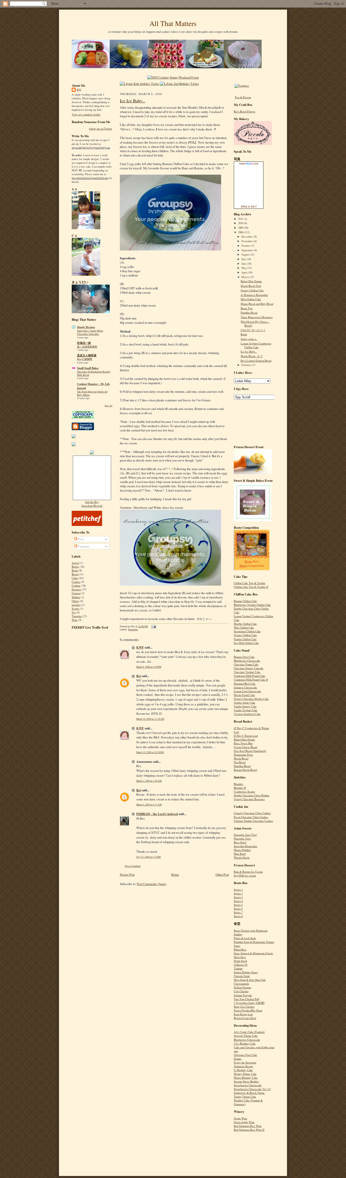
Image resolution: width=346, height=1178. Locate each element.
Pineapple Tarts (242, 838)
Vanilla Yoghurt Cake (245, 710)
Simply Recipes (86, 327)
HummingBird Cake (245, 683)
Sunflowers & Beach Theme (249, 1093)
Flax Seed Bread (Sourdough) (250, 751)
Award (75, 563)
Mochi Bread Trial (251, 286)
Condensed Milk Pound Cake (249, 676)
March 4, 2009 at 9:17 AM (149, 804)
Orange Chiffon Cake (252, 290)
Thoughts (77, 616)
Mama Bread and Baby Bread (257, 304)
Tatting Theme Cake (245, 1096)
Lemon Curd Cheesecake (247, 691)
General (76, 593)
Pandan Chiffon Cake (245, 639)
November (247, 241)
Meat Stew (240, 957)
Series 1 (238, 889)
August (245, 254)
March (245, 277)
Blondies (238, 784)
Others (75, 601)
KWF (140, 647)
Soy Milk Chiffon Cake (246, 643)
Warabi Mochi (241, 857)
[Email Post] (153, 626)
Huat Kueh (240, 854)
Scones (75, 608)
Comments (83, 546)
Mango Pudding (242, 850)
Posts (80, 539)
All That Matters (173, 23)
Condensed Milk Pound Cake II (251, 679)
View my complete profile (86, 114)
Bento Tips (247, 308)
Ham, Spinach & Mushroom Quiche (253, 953)
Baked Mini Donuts (251, 281)
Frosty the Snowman (245, 1062)
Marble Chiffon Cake (245, 624)
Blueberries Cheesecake (247, 660)
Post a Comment (133, 866)
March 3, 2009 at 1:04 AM (149, 780)
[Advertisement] (131, 1146)
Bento (75, 570)
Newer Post (127, 874)
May (244, 268)
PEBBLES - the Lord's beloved (157, 814)
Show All (108, 405)
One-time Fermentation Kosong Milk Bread (93, 373)
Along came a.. (249, 339)
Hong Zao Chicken (244, 1006)
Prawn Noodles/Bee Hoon (248, 1010)
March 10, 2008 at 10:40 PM (150, 752)
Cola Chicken (241, 991)
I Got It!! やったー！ (253, 330)
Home (175, 874)
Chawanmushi (241, 983)
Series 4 (238, 901)
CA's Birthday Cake (245, 1043)
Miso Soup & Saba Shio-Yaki (250, 980)
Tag (74, 612)
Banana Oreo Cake (244, 657)
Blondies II (240, 788)
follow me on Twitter (100, 128)
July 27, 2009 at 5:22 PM (148, 857)
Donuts (237, 1058)
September (247, 250)
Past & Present (243, 97)
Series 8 (238, 916)
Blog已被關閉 (84, 359)
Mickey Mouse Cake (245, 1074)
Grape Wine (240, 1118)
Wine (75, 620)
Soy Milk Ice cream (245, 875)
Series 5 (238, 905)
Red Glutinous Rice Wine (248, 1126)
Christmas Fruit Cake (245, 1055)
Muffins (76, 597)
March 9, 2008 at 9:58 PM (148, 666)
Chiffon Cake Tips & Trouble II (251, 587)
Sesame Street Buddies (246, 1081)
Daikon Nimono (242, 987)
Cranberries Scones (244, 791)
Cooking (76, 585)
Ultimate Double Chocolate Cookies (253, 821)
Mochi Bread (241, 758)
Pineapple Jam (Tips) (245, 835)
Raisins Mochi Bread (245, 770)
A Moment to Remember (254, 295)
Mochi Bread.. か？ (252, 356)
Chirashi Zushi (242, 976)
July (243, 259)
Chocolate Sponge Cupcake (248, 668)
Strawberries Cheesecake (248, 1085)
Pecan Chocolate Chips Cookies (251, 817)
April (244, 272)
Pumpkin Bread (249, 312)
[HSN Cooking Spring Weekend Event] (173, 77)
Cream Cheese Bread (245, 747)
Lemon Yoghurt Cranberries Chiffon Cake (256, 345)
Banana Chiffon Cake (245, 601)
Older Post (222, 874)
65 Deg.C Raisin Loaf (246, 735)
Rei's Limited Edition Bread (256, 360)
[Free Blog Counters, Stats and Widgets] (74, 437)
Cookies (76, 582)
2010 (241, 223)
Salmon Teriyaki (243, 995)
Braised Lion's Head (245, 1018)
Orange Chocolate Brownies (249, 799)
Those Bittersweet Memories (257, 317)
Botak (244, 334)
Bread (75, 574)
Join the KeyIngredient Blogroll (92, 503)
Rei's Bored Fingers (244, 111)
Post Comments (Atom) (151, 884)
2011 (241, 219)
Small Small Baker (88, 368)
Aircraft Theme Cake (246, 1035)
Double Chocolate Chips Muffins (251, 795)
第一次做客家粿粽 (87, 346)
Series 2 (238, 893)
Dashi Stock (240, 961)
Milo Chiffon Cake (251, 299)
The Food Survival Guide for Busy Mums (92, 393)
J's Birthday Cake (243, 1070)
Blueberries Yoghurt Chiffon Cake (252, 605)
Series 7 (238, 912)
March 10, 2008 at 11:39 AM (150, 719)
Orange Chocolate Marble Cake (251, 699)
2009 (241, 227)
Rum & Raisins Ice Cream (248, 871)
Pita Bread (239, 762)
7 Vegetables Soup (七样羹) (249, 1003)
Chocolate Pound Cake (246, 664)
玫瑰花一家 (84, 343)
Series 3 (238, 897)
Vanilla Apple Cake (244, 702)
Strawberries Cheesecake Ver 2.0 (252, 1089)
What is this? (249, 206)
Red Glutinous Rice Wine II (249, 1129)
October (246, 245)
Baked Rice (240, 949)
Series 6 (238, 908)
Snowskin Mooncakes (245, 846)
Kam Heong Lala (243, 1014)
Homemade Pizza (243, 754)
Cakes (75, 578)
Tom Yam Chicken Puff (246, 999)
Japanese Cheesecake (245, 687)
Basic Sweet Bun (243, 743)
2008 (241, 232)
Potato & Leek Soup (245, 938)
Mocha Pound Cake (244, 695)
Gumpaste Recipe (243, 1066)
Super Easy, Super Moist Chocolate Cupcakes (90, 332)
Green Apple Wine (244, 1122)
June (244, 263)
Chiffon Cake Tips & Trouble (249, 583)
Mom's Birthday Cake (246, 1077)
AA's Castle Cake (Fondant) (249, 1032)
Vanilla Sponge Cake (245, 706)
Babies (75, 566)
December (247, 236)
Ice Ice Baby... (132, 101)
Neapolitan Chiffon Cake (247, 631)
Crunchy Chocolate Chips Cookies (252, 813)
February (246, 365)
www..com (248, 163)
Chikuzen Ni (240, 964)
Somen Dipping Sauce (246, 972)
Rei (79, 89)
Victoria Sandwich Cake (247, 714)
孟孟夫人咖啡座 (87, 355)
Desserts (76, 589)
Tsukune (238, 968)
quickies (76, 605)
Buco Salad (240, 842)
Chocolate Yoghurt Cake (247, 672)
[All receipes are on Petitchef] (87, 525)
